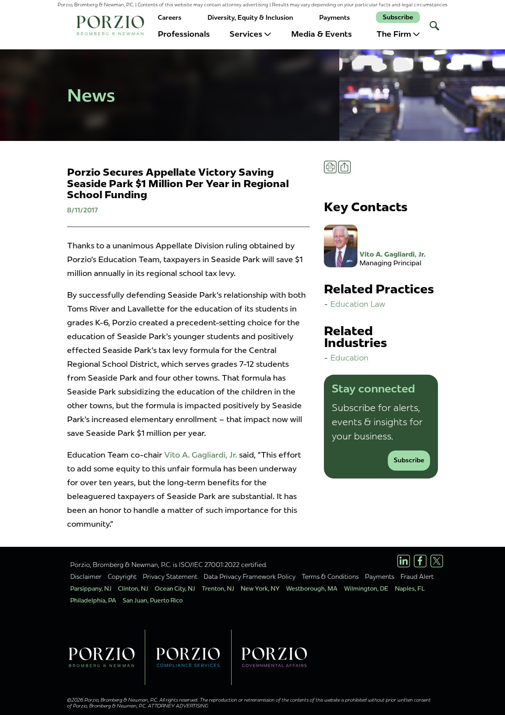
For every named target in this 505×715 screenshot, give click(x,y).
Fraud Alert (417, 576)
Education (349, 357)
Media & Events (321, 34)
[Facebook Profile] (420, 561)
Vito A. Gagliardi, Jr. (200, 455)
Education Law (357, 304)
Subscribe (398, 17)
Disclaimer (85, 576)
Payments (334, 17)
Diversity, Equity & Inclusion (250, 17)
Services (246, 34)
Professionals (184, 34)
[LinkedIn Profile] (403, 561)
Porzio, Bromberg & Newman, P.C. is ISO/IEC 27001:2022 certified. (168, 565)
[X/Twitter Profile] (436, 561)
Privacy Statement (170, 576)
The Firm (393, 34)
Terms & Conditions (330, 576)
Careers (169, 17)
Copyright (122, 576)
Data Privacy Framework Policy (250, 576)
